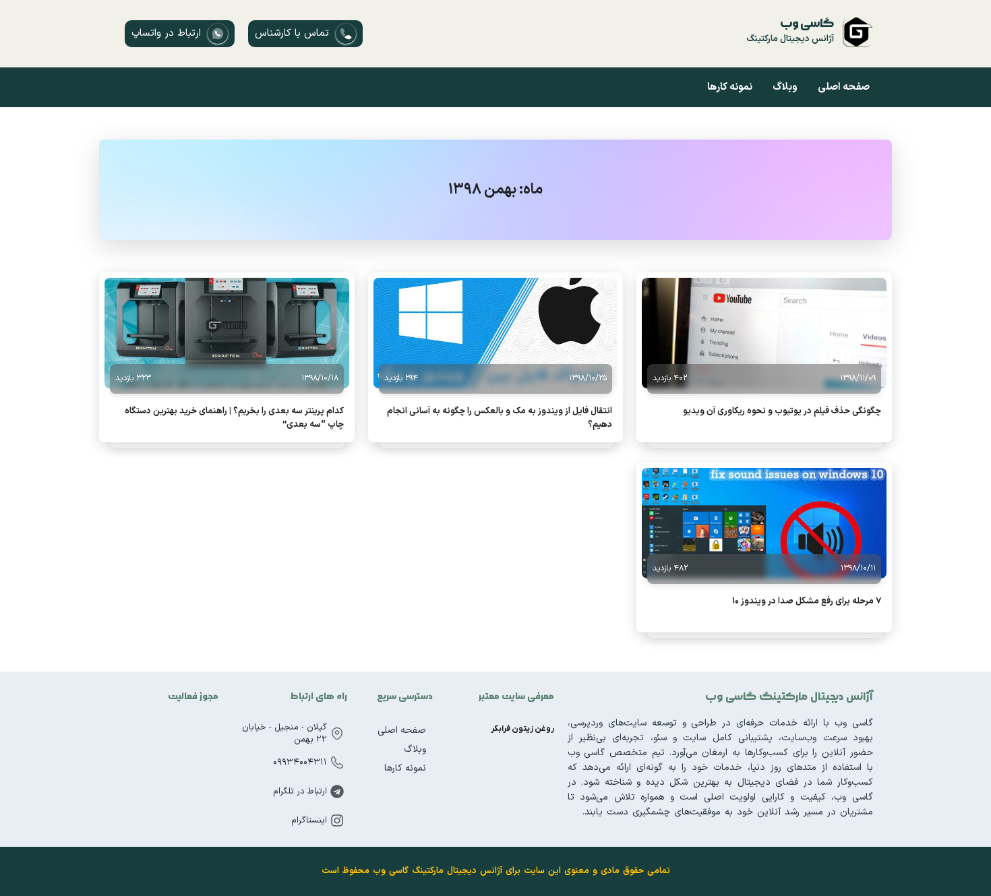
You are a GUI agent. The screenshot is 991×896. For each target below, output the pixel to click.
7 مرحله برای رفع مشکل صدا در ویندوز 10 (806, 601)
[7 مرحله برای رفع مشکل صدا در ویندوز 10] (764, 523)
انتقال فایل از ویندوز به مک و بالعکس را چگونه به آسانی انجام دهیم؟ (499, 418)
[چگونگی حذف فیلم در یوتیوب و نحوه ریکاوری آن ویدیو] (764, 333)
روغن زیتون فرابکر (522, 728)
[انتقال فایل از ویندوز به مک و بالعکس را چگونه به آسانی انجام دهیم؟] (496, 333)
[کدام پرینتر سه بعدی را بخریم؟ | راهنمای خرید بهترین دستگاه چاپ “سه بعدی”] (227, 333)
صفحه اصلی (844, 87)
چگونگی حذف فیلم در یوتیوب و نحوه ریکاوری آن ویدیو (782, 411)
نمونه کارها (729, 87)
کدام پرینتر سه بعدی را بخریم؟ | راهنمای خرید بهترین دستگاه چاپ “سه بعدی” (234, 418)
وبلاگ (785, 87)
